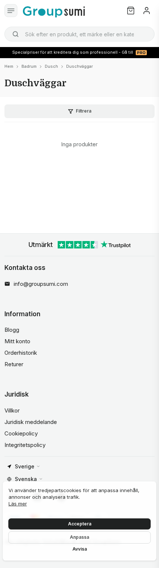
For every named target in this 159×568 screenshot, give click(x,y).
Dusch (51, 66)
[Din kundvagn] (131, 10)
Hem (8, 66)
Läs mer (18, 504)
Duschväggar (79, 66)
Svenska (26, 479)
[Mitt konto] (147, 10)
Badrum (29, 66)
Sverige (24, 466)
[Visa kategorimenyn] (10, 10)
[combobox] (79, 34)
